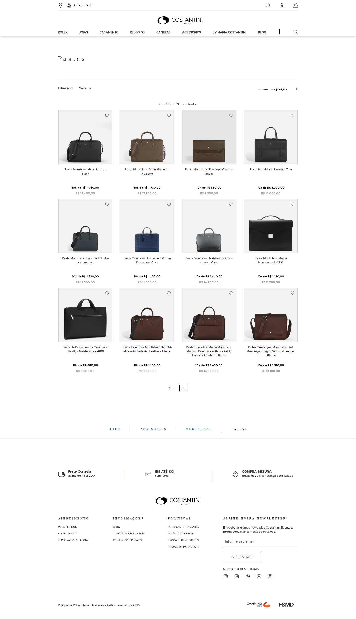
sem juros (164, 473)
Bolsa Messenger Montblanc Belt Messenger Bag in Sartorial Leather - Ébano (271, 351)
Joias (83, 32)
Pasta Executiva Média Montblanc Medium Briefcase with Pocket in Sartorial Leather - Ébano (209, 351)
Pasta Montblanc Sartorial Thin (271, 169)
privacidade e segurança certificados (267, 473)
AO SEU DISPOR (67, 533)
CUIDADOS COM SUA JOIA (129, 533)
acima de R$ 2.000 (81, 473)
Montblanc (200, 429)
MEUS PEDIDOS (67, 527)
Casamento (109, 32)
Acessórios (154, 429)
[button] (107, 115)
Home (116, 429)
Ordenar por (267, 89)
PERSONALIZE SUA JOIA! (73, 540)
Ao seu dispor (83, 5)
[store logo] (178, 20)
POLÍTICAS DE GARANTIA (183, 527)
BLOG (116, 527)
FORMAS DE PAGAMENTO (184, 547)
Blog (262, 32)
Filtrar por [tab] (65, 88)
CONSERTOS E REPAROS (128, 540)
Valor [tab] (83, 88)
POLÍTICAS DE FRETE (181, 533)
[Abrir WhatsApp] (346, 608)
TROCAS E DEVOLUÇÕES (183, 540)
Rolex (63, 32)
